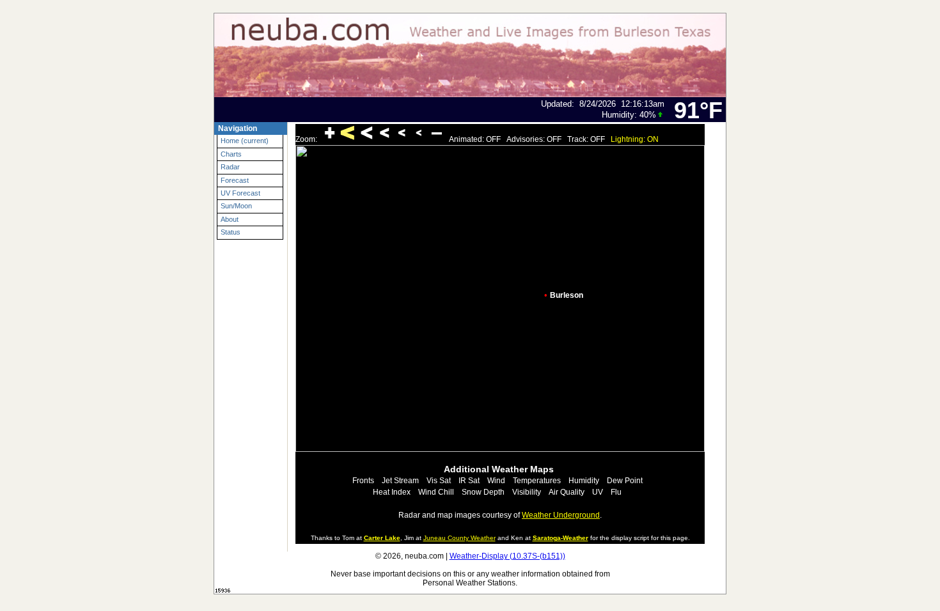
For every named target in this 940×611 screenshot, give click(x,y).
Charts (231, 154)
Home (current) (245, 140)
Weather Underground (561, 515)
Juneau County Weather (459, 537)
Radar (230, 167)
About (230, 219)
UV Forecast (240, 193)
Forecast (235, 180)
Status (230, 232)
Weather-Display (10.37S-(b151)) (507, 556)
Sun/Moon (236, 206)
